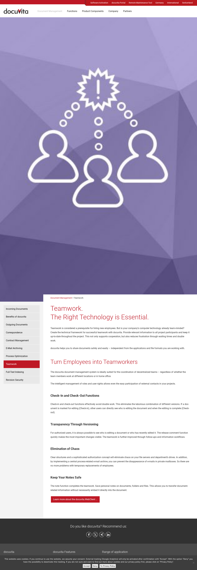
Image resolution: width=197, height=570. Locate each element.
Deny (95, 566)
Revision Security (14, 380)
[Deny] (193, 562)
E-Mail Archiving (14, 348)
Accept (87, 566)
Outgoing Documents (17, 324)
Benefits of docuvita (16, 316)
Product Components (93, 11)
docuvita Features (64, 552)
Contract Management (17, 340)
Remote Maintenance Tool (140, 3)
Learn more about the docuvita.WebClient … (75, 499)
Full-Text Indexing (15, 372)
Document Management (49, 11)
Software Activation (99, 3)
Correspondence (14, 332)
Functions (72, 11)
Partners (127, 11)
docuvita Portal (118, 3)
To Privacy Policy (107, 566)
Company (113, 11)
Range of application (115, 552)
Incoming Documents (17, 309)
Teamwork (11, 364)
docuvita (9, 552)
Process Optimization (17, 356)
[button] (88, 534)
